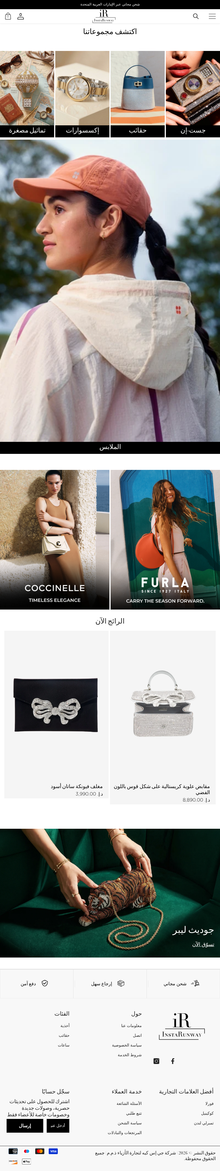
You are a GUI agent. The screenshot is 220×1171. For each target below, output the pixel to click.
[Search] (195, 16)
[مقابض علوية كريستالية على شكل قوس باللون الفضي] (163, 705)
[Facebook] (173, 1061)
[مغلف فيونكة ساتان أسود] (56, 705)
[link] (183, 983)
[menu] (212, 16)
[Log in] (20, 16)
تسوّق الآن (203, 944)
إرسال (25, 1125)
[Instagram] (156, 1061)
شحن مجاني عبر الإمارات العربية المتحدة (110, 4)
